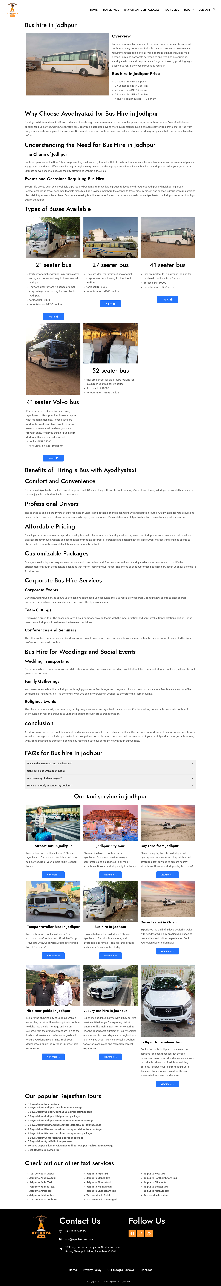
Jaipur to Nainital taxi (99, 1076)
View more (51, 764)
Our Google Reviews (121, 1160)
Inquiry (52, 206)
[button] (192, 10)
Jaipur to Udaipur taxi (42, 1085)
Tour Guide (171, 9)
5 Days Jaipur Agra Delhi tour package (50, 1031)
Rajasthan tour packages (141, 9)
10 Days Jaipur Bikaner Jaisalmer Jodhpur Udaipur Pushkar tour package (70, 1035)
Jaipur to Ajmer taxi (40, 1080)
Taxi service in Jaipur (41, 1063)
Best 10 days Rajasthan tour (44, 1039)
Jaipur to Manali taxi (98, 1067)
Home (94, 9)
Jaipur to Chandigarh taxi (101, 1080)
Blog (187, 9)
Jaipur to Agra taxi (97, 1063)
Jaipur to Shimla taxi (98, 1072)
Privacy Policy (92, 1160)
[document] (110, 1231)
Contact (204, 9)
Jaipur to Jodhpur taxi (42, 1076)
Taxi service (111, 9)
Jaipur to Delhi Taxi (40, 1072)
